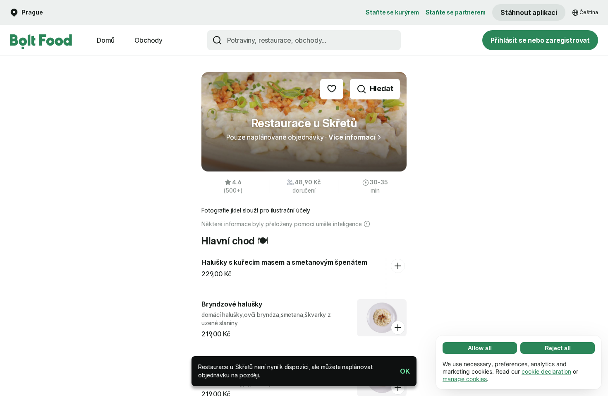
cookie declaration (546, 371)
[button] (401, 371)
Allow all (480, 348)
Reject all (558, 348)
